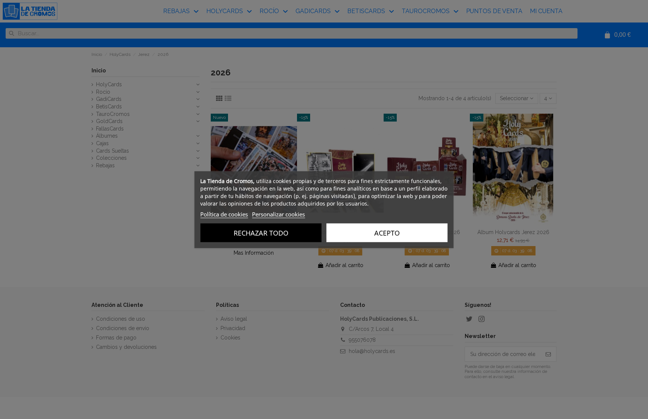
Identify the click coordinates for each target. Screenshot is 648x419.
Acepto (387, 232)
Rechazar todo (261, 232)
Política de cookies (224, 214)
